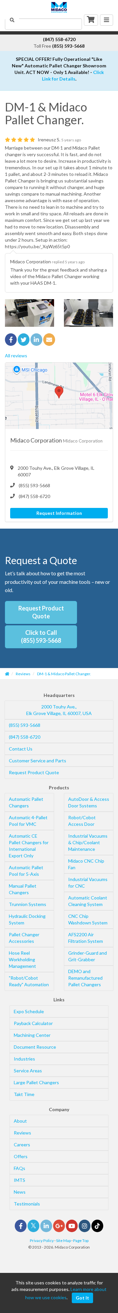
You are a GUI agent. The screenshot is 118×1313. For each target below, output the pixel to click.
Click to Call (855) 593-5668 (41, 636)
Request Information (59, 513)
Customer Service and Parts (37, 760)
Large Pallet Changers (36, 1082)
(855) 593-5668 (24, 725)
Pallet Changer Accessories (24, 938)
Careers (22, 1144)
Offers (21, 1156)
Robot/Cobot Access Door (82, 821)
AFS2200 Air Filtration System (85, 938)
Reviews (22, 1132)
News (20, 1192)
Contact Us (20, 749)
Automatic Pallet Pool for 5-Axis (26, 871)
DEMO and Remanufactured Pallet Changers (85, 977)
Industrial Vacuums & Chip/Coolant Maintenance (88, 842)
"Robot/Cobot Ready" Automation (29, 981)
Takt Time (24, 1094)
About (20, 1121)
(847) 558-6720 (24, 737)
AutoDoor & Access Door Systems (88, 802)
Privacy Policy (42, 1240)
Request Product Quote (41, 612)
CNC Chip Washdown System (88, 919)
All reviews (16, 355)
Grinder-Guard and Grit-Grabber (87, 956)
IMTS (19, 1180)
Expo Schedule (29, 1011)
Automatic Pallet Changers (26, 802)
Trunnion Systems (27, 904)
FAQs (19, 1168)
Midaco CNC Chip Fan (86, 864)
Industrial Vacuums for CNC (88, 882)
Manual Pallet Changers (22, 889)
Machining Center (32, 1035)
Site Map (63, 1240)
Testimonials (27, 1203)
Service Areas (28, 1070)
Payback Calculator (33, 1023)
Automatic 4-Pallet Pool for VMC (28, 821)
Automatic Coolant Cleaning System (87, 901)
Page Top (80, 1240)
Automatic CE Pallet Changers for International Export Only (29, 845)
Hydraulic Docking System (27, 919)
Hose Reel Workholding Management (22, 959)
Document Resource (35, 1047)
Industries (24, 1059)
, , (59, 710)
